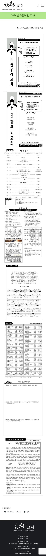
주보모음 (25, 28)
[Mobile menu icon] (42, 6)
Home (19, 28)
